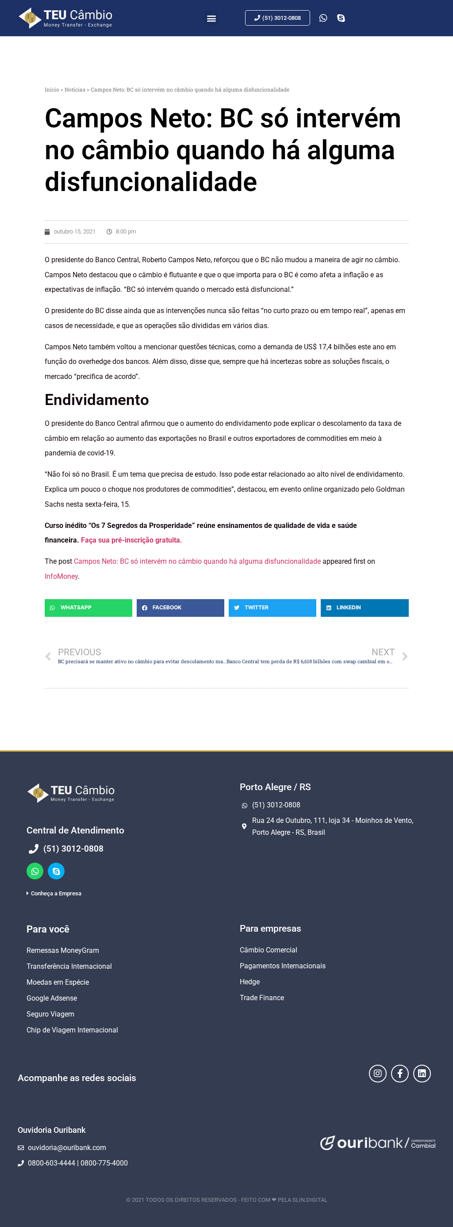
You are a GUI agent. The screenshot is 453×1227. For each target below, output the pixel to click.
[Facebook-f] (400, 1073)
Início (52, 89)
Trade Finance (262, 998)
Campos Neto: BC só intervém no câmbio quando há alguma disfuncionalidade (197, 561)
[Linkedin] (422, 1073)
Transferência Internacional (69, 966)
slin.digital (309, 1199)
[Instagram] (378, 1073)
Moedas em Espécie (58, 982)
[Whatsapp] (35, 871)
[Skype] (56, 871)
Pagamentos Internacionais (283, 966)
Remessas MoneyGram (63, 950)
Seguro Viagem (50, 1014)
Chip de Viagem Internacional (72, 1030)
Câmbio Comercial (268, 950)
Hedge (250, 982)
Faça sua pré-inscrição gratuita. (131, 540)
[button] (211, 18)
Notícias (75, 89)
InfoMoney (61, 576)
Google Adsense (52, 998)
